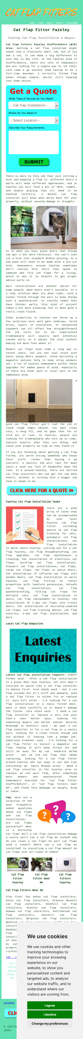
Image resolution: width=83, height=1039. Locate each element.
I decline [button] (50, 1014)
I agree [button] (50, 1005)
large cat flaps (18, 570)
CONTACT (60, 23)
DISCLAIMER (72, 23)
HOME (32, 23)
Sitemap (9, 1003)
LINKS (40, 23)
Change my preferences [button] (50, 1023)
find (18, 896)
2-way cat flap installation (45, 613)
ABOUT (49, 23)
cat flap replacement (33, 599)
